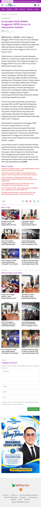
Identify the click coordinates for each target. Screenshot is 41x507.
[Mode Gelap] (35, 5)
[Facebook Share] (22, 201)
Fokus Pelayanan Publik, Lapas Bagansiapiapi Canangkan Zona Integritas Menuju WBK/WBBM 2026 (19, 189)
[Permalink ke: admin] (2, 31)
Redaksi (13, 499)
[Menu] (2, 5)
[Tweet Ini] (26, 201)
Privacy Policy (32, 497)
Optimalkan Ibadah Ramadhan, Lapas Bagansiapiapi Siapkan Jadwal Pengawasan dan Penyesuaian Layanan (19, 174)
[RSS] (20, 489)
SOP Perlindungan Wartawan (29, 495)
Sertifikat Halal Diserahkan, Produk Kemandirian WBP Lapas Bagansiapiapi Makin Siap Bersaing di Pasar (18, 193)
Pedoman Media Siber (11, 497)
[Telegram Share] (34, 201)
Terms (20, 499)
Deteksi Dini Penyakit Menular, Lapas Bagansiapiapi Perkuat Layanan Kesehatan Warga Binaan (20, 169)
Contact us (14, 495)
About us (6, 495)
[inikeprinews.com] (10, 5)
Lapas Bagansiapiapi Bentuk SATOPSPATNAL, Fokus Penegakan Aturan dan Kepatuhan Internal (17, 184)
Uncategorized (6, 18)
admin (7, 30)
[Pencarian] (38, 5)
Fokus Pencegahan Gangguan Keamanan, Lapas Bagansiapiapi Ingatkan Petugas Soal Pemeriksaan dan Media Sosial (19, 179)
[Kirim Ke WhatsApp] (38, 201)
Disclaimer (23, 497)
